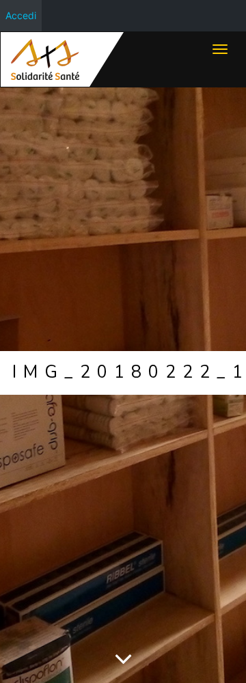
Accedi (20, 15)
